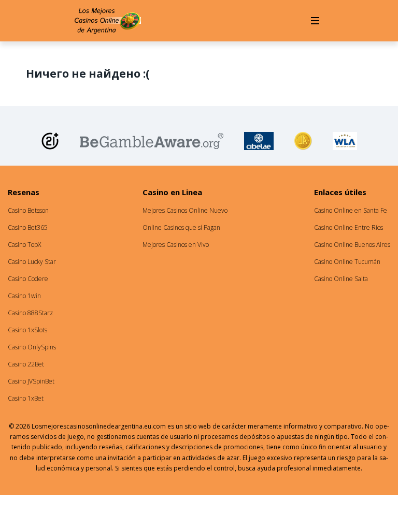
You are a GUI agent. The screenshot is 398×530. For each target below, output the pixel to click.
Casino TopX (24, 244)
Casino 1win (24, 295)
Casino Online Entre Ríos (348, 227)
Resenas (23, 192)
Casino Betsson (28, 210)
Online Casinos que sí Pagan (181, 227)
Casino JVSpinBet (31, 381)
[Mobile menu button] (315, 20)
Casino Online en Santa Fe (350, 210)
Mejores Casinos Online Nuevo (185, 210)
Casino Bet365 (28, 227)
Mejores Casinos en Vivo (176, 244)
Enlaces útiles (340, 192)
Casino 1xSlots (27, 330)
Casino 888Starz (30, 312)
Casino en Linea (172, 192)
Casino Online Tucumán (347, 261)
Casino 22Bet (26, 364)
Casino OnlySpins (32, 347)
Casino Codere (28, 278)
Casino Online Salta (341, 278)
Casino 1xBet (26, 398)
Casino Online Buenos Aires (352, 244)
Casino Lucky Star (32, 261)
